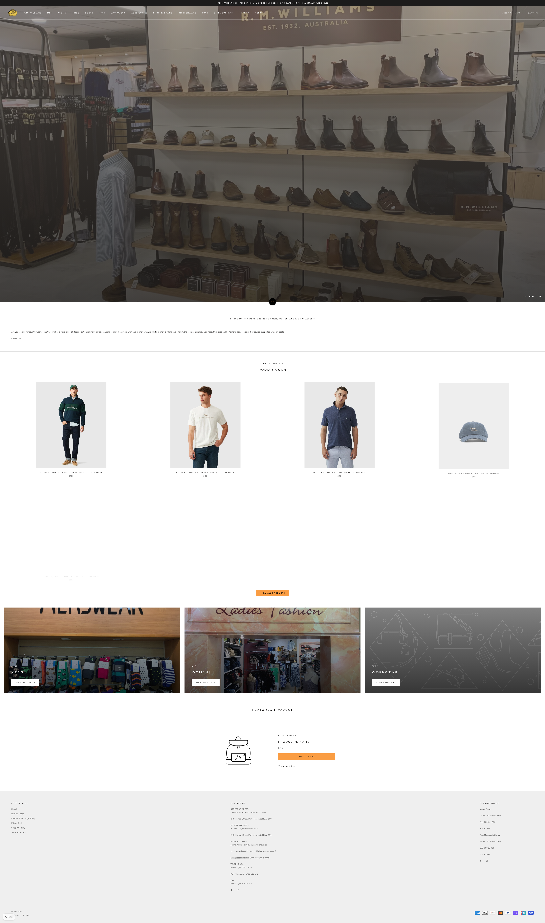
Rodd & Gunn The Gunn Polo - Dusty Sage (205, 574)
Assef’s (51, 332)
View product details (287, 766)
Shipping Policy (18, 827)
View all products (272, 593)
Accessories (139, 13)
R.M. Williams (32, 13)
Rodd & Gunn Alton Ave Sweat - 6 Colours (71, 574)
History (244, 13)
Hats (102, 13)
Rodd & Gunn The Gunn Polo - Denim (473, 574)
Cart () (533, 13)
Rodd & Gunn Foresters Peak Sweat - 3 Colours (71, 473)
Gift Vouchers (223, 13)
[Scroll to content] (272, 301)
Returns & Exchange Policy (23, 818)
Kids (76, 13)
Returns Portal (17, 813)
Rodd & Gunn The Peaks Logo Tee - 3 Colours (205, 473)
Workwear (118, 13)
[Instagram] (238, 889)
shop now (20, 289)
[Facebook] (231, 889)
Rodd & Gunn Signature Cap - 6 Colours (474, 473)
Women (63, 13)
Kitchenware (187, 13)
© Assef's (16, 912)
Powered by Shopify (20, 915)
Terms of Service (18, 832)
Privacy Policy (17, 823)
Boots (89, 13)
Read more (16, 338)
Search (519, 13)
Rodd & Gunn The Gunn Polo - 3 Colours (339, 473)
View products (25, 682)
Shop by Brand (163, 13)
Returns (260, 13)
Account (507, 13)
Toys (205, 13)
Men (49, 13)
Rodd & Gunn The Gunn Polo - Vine (339, 574)
